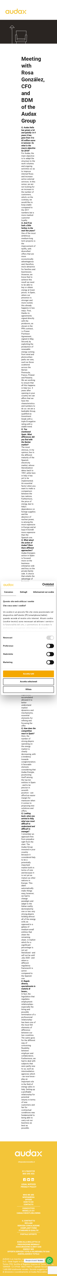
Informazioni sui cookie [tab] (43, 592)
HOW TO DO (28, 1202)
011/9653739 (28, 1171)
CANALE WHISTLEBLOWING (28, 1213)
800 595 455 (28, 1174)
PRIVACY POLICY (28, 1187)
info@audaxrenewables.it (26, 1162)
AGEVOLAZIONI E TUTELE (28, 1254)
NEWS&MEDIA (28, 1197)
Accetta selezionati (28, 681)
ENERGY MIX (28, 1249)
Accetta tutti (28, 674)
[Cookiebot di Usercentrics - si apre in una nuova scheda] (42, 584)
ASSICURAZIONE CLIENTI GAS (28, 1247)
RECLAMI (28, 1223)
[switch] (50, 646)
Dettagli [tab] (23, 592)
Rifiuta (28, 689)
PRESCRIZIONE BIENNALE (28, 1244)
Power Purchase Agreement (26, 334)
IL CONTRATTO (28, 1221)
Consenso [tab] (8, 592)
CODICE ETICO (28, 1208)
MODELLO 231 (28, 1211)
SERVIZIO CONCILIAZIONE (28, 1226)
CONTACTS (28, 1204)
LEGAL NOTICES (28, 1184)
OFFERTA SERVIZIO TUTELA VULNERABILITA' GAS (28, 1251)
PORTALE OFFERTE (28, 1234)
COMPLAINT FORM (28, 1228)
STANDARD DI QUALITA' (28, 1230)
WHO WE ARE (28, 1195)
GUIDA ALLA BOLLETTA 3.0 (28, 1242)
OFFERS (28, 1200)
